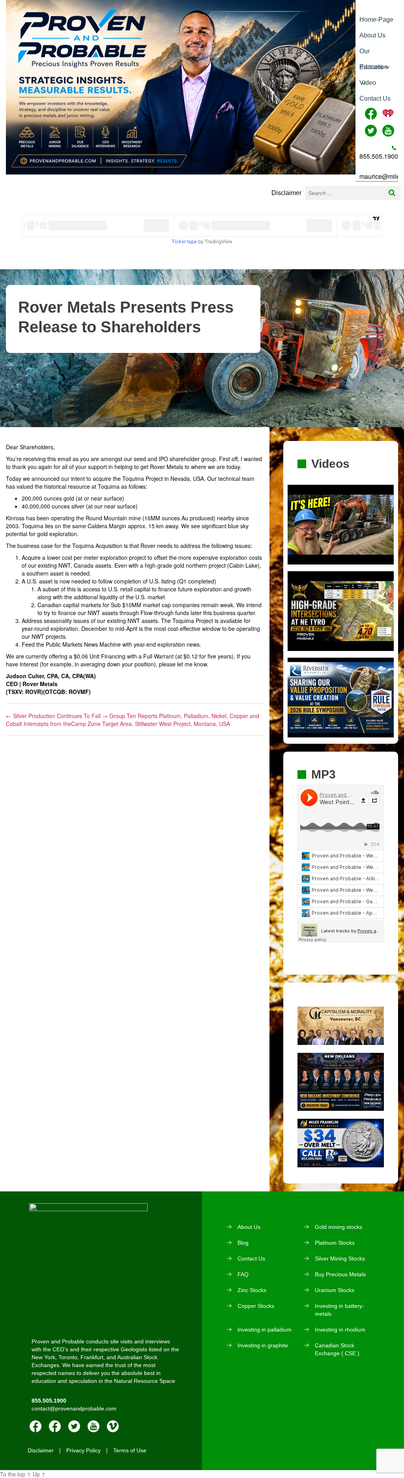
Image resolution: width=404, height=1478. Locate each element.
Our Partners (371, 53)
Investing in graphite (263, 1345)
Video (367, 82)
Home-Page (376, 19)
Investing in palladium (265, 1329)
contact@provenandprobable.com (74, 1408)
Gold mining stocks (338, 1227)
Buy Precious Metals (340, 1274)
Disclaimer (286, 192)
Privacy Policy (83, 1450)
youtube (93, 1426)
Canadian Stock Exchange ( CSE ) (337, 1349)
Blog (243, 1243)
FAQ (243, 1274)
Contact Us (375, 98)
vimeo (113, 1426)
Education (373, 67)
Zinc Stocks (252, 1290)
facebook (35, 1426)
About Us (372, 35)
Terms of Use (129, 1450)
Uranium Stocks (334, 1290)
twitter (74, 1426)
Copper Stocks (256, 1306)
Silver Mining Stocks (340, 1258)
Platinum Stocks (335, 1243)
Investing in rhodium (340, 1329)
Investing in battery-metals (339, 1310)
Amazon (55, 1426)
